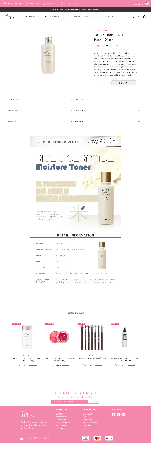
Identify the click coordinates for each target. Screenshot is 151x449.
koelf (59, 355)
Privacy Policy (87, 419)
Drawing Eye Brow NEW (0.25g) (92, 358)
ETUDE (91, 355)
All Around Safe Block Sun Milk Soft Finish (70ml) (26, 359)
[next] (71, 54)
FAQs (84, 417)
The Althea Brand (63, 422)
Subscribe (93, 401)
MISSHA (26, 355)
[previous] (29, 54)
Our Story (60, 414)
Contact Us (86, 425)
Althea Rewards (62, 425)
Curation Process (63, 419)
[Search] (139, 16)
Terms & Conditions (90, 422)
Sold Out (124, 83)
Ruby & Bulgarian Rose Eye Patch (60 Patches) (59, 359)
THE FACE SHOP (102, 30)
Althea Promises (62, 417)
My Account (87, 414)
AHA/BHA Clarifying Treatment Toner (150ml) (124, 359)
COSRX (125, 355)
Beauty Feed (61, 428)
